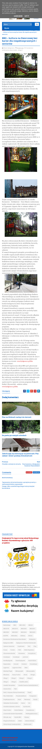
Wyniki (6, 28)
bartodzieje (6, 625)
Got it (27, 16)
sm (29, 703)
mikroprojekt (19, 671)
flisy (35, 646)
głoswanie (21, 653)
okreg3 (32, 674)
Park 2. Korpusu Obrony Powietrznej (13, 692)
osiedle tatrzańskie (9, 685)
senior (23, 703)
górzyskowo (32, 653)
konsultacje (33, 664)
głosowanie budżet (9, 653)
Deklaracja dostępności (10, 737)
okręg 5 (33, 30)
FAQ (29, 646)
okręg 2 (13, 678)
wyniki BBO (17, 717)
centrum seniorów (8, 646)
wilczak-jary (7, 717)
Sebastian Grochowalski (10, 703)
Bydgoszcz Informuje (9, 740)
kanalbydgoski (7, 660)
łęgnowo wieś (16, 667)
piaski (29, 692)
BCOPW (5, 635)
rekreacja (27, 699)
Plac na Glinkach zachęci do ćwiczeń (16, 417)
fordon (12, 650)
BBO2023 (15, 632)
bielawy (23, 635)
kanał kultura (32, 660)
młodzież (6, 674)
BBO (15, 625)
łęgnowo (6, 667)
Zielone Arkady (29, 721)
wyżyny (26, 717)
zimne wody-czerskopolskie (12, 724)
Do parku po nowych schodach (14, 435)
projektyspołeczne (8, 699)
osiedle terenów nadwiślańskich (28, 685)
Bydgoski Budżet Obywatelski (26, 746)
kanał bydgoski (20, 660)
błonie (30, 635)
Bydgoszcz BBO (8, 643)
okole (25, 674)
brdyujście (32, 639)
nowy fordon (16, 674)
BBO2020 (23, 628)
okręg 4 (29, 678)
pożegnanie (32, 696)
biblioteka (14, 635)
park (15, 689)
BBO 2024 (22, 625)
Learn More (18, 16)
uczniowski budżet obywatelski (12, 713)
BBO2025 (32, 632)
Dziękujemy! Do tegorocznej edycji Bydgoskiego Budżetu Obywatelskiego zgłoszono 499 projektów (20, 540)
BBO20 (31, 625)
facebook (36, 472)
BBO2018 (6, 628)
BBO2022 (6, 632)
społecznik (26, 706)
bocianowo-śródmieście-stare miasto (18, 30)
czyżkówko (21, 646)
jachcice (25, 657)
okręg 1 (5, 678)
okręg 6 (13, 682)
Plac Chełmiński (8, 696)
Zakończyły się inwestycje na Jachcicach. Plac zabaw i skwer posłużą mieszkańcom (20, 454)
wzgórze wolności (9, 721)
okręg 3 (21, 678)
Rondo (35, 699)
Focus (5, 650)
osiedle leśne (23, 682)
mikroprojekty (30, 671)
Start (3, 30)
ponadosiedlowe (21, 696)
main (26, 667)
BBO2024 (23, 632)
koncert (16, 664)
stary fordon (7, 710)
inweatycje (6, 657)
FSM (19, 650)
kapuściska (6, 664)
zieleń (20, 721)
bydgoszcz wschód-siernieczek (26, 643)
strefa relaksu (18, 710)
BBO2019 (15, 628)
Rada (19, 699)
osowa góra (7, 689)
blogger (29, 472)
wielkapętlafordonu (31, 713)
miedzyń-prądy (7, 671)
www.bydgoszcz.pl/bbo (25, 361)
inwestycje (16, 657)
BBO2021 (32, 628)
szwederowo (30, 710)
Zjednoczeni (27, 724)
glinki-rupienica (29, 650)
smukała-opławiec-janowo (11, 706)
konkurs (24, 664)
